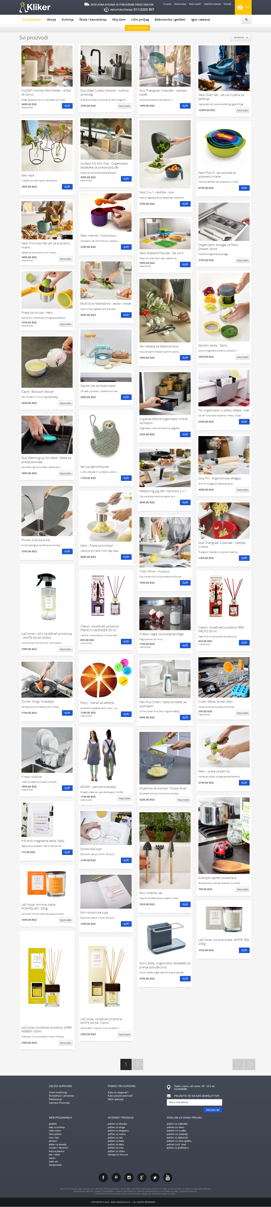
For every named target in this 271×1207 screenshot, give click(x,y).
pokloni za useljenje (177, 1134)
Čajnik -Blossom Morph (37, 391)
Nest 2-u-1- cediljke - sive (156, 192)
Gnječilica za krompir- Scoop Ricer (163, 788)
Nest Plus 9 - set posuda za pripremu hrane (217, 175)
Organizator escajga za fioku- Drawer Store (218, 247)
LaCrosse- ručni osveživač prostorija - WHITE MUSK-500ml (46, 636)
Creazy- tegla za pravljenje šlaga (161, 634)
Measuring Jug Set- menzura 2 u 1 (162, 491)
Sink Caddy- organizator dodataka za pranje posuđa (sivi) (164, 965)
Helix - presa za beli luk (214, 771)
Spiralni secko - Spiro (212, 345)
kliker (35, 7)
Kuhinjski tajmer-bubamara (217, 878)
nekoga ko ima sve (118, 1154)
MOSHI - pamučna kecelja (98, 787)
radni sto (53, 1161)
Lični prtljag (140, 19)
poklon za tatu (115, 1137)
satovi (52, 1158)
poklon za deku (116, 1144)
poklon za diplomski (177, 1137)
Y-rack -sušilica (31, 776)
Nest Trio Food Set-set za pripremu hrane (45, 245)
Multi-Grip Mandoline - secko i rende (105, 303)
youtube (167, 1177)
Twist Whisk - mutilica (154, 571)
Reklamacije (55, 1099)
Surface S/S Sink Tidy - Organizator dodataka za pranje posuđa (104, 165)
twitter (154, 1177)
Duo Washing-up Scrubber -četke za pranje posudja (46, 460)
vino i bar (54, 1137)
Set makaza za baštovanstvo (159, 346)
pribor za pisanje (57, 1144)
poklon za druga (116, 1127)
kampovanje (55, 1165)
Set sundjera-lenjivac (94, 466)
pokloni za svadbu (176, 1130)
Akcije (51, 19)
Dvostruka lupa (91, 849)
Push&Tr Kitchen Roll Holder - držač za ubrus (46, 92)
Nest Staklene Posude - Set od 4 (161, 253)
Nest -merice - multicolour (98, 235)
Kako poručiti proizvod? (120, 1095)
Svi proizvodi (31, 19)
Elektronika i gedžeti (170, 19)
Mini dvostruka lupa (94, 912)
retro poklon (55, 1134)
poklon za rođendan (177, 1123)
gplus (142, 1177)
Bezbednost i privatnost (61, 1095)
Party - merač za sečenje (97, 703)
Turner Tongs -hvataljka (37, 701)
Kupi (67, 105)
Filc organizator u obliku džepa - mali (223, 410)
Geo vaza (27, 175)
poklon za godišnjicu (178, 1147)
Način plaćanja (116, 1099)
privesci (53, 1141)
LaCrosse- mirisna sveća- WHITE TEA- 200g (224, 942)
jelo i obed (54, 1154)
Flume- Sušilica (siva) (35, 540)
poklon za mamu (117, 1134)
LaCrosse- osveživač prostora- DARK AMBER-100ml (46, 1029)
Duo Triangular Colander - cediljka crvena (222, 545)
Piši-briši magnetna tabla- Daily (42, 841)
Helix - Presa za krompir (96, 545)
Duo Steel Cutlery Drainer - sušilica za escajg (104, 92)
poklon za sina (115, 1147)
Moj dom (119, 19)
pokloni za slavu (175, 1127)
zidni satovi (55, 1130)
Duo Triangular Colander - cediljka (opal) (163, 92)
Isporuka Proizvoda (59, 1102)
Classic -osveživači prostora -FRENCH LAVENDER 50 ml (100, 628)
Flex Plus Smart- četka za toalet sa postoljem (162, 704)
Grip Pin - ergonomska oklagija (219, 478)
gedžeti (53, 1123)
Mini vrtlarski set (150, 893)
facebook (103, 1177)
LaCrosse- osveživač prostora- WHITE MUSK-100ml (101, 1021)
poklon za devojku (117, 1123)
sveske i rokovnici (58, 1147)
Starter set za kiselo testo (98, 386)
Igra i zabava (200, 19)
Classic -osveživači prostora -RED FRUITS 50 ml (221, 629)
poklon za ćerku (116, 1151)
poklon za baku (116, 1141)
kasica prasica (56, 1151)
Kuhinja (68, 19)
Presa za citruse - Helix (37, 312)
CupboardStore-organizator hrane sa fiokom (163, 421)
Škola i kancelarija (93, 19)
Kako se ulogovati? (118, 1092)
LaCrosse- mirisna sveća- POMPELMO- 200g (38, 906)
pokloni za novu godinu (179, 1141)
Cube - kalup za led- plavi (215, 701)
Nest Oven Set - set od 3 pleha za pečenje (221, 97)
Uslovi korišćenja (58, 1092)
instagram (129, 1177)
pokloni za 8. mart (176, 1144)
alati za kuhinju (57, 1127)
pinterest (116, 1177)
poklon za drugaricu (118, 1130)
